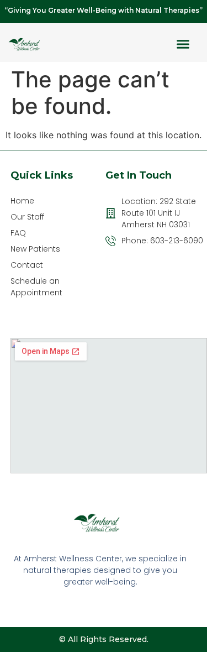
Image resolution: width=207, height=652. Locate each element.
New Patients (35, 248)
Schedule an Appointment (36, 286)
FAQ (18, 232)
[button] (183, 44)
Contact (26, 264)
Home (22, 200)
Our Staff (27, 216)
